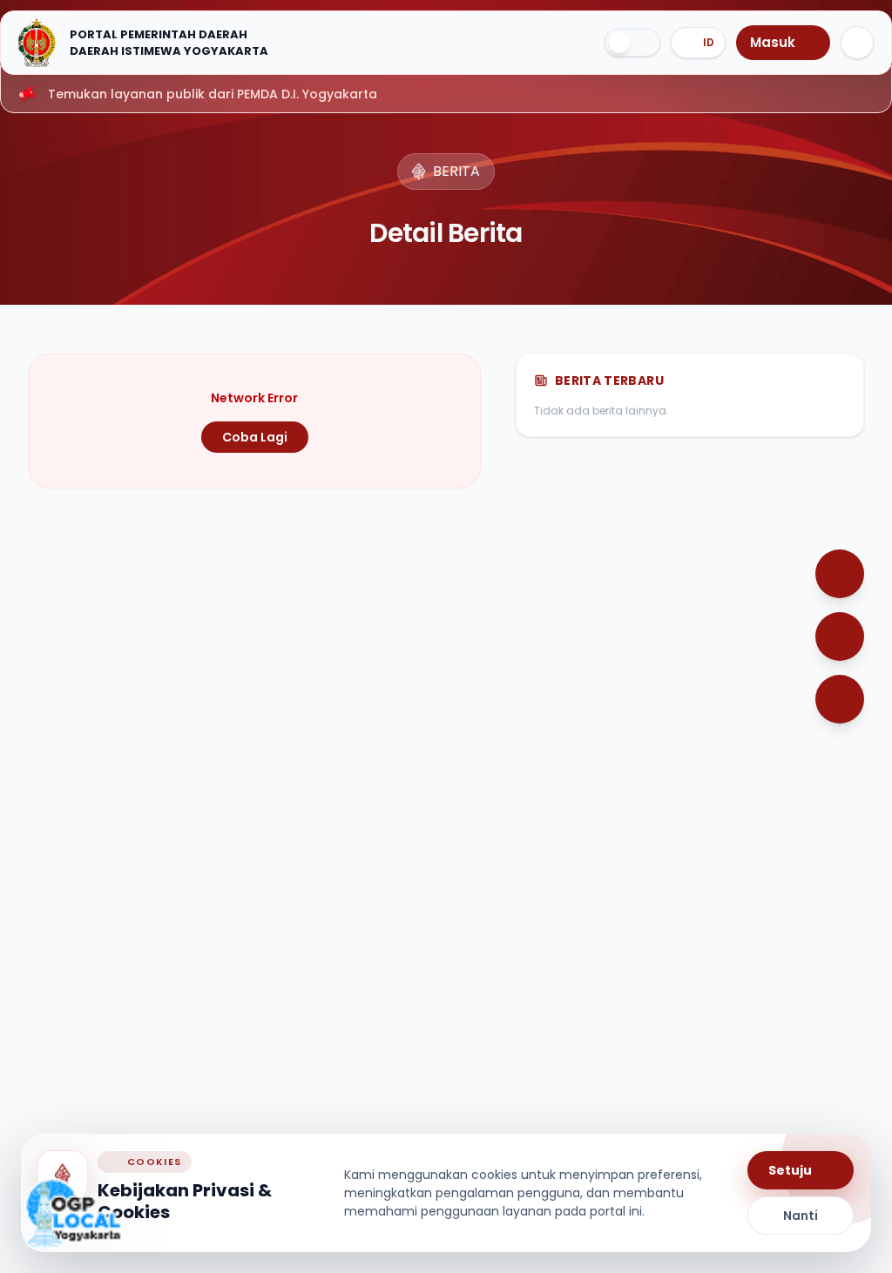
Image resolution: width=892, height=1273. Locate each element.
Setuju (790, 1170)
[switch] (632, 43)
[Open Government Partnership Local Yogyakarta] (73, 1213)
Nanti (800, 1215)
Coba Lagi (254, 437)
